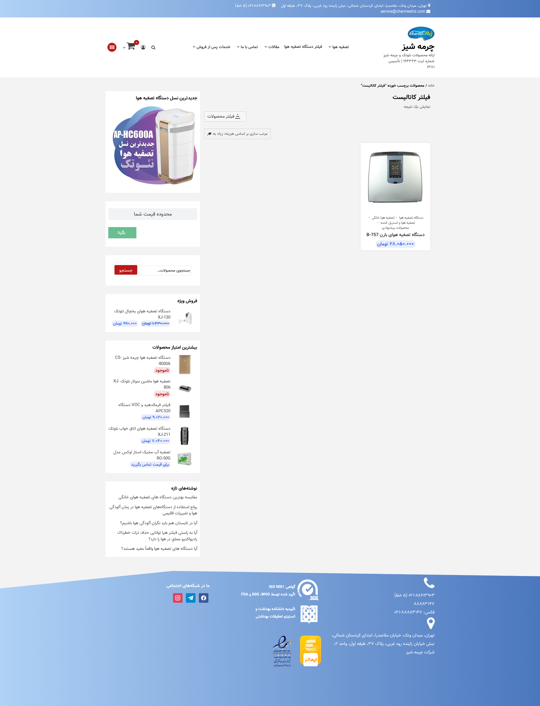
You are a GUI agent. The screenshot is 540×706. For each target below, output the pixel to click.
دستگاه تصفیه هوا (411, 217)
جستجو (125, 270)
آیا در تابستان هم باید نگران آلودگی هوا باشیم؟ (158, 523)
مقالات (273, 47)
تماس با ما (249, 47)
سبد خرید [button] (392, 209)
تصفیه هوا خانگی (383, 217)
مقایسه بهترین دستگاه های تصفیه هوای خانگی (157, 497)
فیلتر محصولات (220, 116)
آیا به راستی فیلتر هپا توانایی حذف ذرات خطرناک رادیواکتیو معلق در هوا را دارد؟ (157, 536)
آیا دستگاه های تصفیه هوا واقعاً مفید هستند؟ (159, 548)
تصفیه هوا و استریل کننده (398, 222)
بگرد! (121, 233)
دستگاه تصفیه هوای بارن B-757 (395, 234)
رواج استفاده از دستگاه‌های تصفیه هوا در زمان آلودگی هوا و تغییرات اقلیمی (153, 510)
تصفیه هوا (340, 47)
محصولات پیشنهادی (395, 227)
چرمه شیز (418, 46)
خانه (431, 86)
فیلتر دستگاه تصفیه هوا (303, 47)
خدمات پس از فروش (213, 47)
